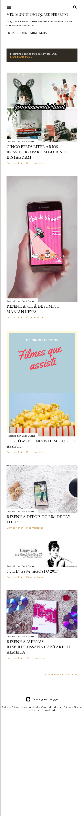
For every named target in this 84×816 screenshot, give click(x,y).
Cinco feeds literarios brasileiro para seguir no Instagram (36, 152)
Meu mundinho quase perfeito (37, 14)
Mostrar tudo (21, 56)
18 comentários (35, 317)
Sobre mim (28, 33)
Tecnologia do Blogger (45, 699)
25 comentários (35, 577)
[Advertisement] (42, 764)
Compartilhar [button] (15, 163)
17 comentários (34, 163)
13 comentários (34, 452)
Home (11, 33)
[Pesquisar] (75, 6)
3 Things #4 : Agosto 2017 (32, 571)
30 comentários (35, 657)
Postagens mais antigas (60, 674)
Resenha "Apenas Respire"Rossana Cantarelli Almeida (38, 647)
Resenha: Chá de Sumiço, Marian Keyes (33, 309)
